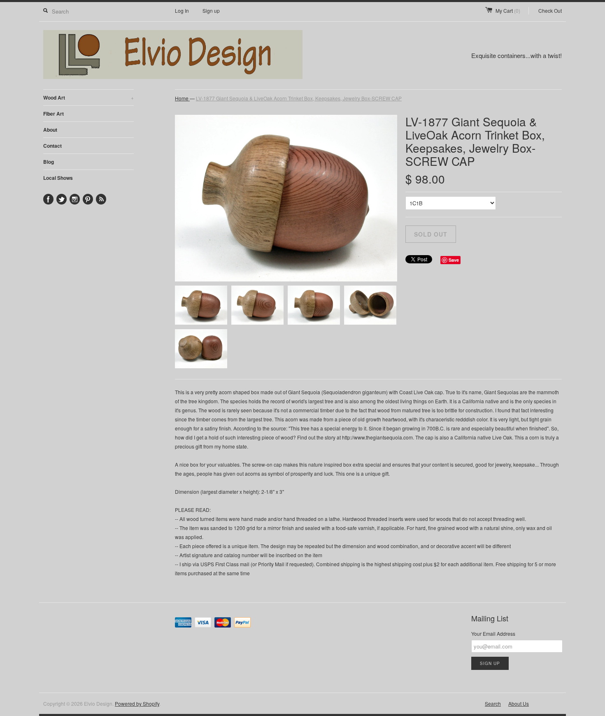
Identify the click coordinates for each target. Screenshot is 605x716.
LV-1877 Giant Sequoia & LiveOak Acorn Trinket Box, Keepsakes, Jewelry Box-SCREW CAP (299, 98)
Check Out (550, 10)
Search (493, 703)
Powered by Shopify (137, 703)
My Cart (508, 10)
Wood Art (88, 97)
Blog (48, 161)
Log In (182, 10)
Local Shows (58, 177)
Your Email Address (493, 633)
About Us (518, 703)
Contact (52, 145)
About (50, 129)
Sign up (211, 10)
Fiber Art (53, 113)
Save (454, 260)
